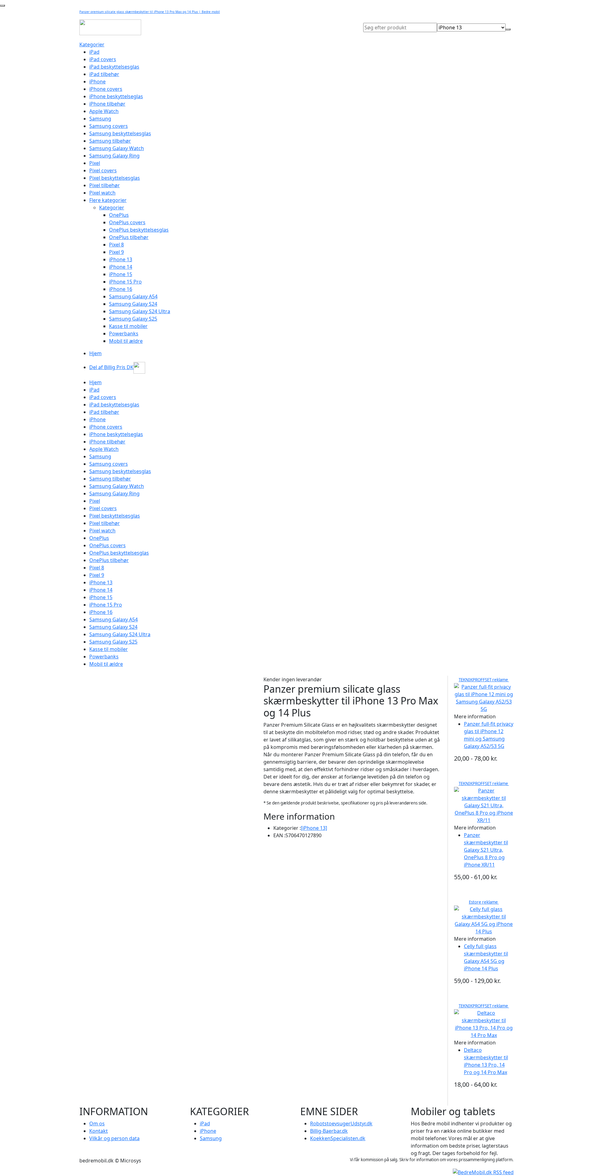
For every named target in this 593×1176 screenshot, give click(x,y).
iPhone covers (105, 89)
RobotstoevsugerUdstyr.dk (341, 1123)
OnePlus (119, 215)
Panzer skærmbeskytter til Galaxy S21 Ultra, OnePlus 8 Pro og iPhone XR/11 (486, 850)
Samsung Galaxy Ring (114, 155)
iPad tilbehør (104, 74)
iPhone (97, 81)
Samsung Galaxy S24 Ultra (139, 311)
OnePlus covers (127, 222)
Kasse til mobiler (128, 326)
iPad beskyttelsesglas (114, 66)
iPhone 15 (120, 274)
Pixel (94, 163)
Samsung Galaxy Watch (116, 148)
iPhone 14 (120, 266)
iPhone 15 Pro (125, 281)
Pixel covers (103, 170)
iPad (94, 51)
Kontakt (98, 1131)
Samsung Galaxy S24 (133, 303)
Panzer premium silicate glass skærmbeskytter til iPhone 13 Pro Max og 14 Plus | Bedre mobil (149, 12)
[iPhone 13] (314, 828)
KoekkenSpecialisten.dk (337, 1138)
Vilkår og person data (114, 1138)
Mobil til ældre (126, 341)
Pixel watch (102, 192)
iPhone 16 (120, 289)
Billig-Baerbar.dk (329, 1131)
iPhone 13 (120, 259)
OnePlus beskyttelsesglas (139, 229)
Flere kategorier (108, 200)
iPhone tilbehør (107, 103)
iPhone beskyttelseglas (116, 96)
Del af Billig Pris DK (111, 367)
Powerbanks (123, 333)
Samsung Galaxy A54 (133, 296)
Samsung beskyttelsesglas (120, 133)
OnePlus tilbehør (129, 237)
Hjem (95, 353)
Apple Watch (104, 111)
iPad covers (102, 59)
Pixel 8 (116, 244)
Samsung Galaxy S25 (133, 318)
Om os (97, 1123)
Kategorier (91, 44)
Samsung (100, 118)
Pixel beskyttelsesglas (114, 177)
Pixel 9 (116, 252)
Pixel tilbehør (104, 185)
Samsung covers (108, 126)
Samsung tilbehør (110, 140)
